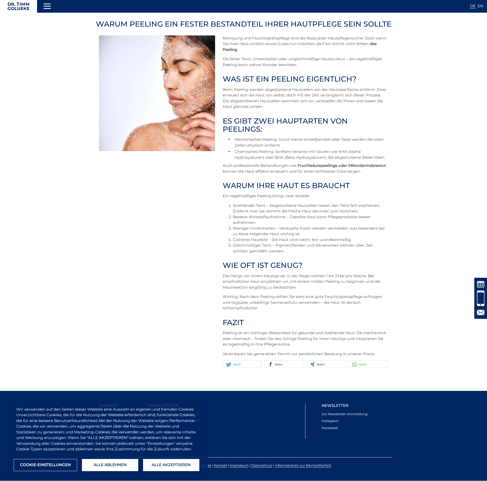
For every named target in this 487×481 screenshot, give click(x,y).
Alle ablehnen (110, 464)
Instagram (330, 421)
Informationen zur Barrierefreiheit (303, 465)
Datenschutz (261, 465)
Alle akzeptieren (171, 464)
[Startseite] (18, 6)
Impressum (239, 465)
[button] (243, 364)
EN (480, 6)
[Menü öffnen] (47, 7)
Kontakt (220, 465)
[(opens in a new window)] (480, 283)
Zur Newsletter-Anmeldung (345, 414)
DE (473, 6)
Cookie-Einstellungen (45, 464)
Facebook (330, 428)
